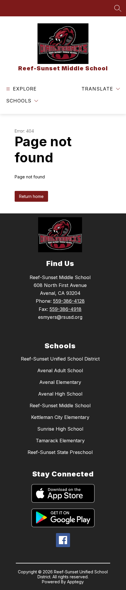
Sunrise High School (60, 429)
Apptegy (75, 581)
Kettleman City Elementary (60, 417)
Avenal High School (60, 394)
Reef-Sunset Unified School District (60, 359)
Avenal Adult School (60, 370)
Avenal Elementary (60, 382)
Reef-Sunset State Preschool (60, 452)
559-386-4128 (69, 301)
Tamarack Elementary (60, 440)
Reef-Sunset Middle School (60, 405)
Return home (31, 196)
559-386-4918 (65, 309)
